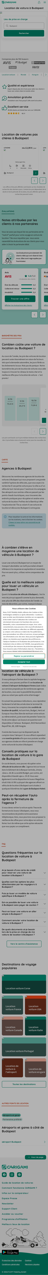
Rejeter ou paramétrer (24, 656)
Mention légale (15, 666)
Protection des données (30, 666)
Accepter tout (24, 662)
